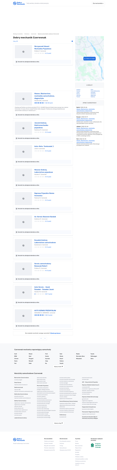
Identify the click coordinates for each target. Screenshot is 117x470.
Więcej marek (58, 366)
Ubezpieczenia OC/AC (65, 450)
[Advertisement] (58, 20)
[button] (81, 459)
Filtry (14, 41)
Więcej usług (58, 423)
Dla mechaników (98, 3)
